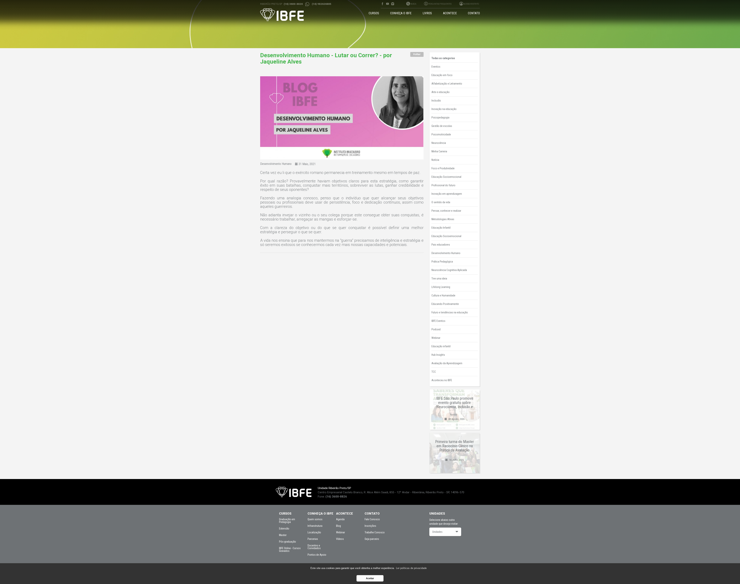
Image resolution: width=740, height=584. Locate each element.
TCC (433, 371)
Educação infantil (441, 346)
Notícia (435, 159)
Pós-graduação (287, 541)
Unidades (437, 531)
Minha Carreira (439, 151)
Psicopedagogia (440, 117)
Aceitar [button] (370, 578)
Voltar (417, 54)
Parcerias (313, 538)
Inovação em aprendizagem (446, 193)
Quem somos (315, 519)
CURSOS (374, 13)
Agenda (340, 519)
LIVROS (427, 13)
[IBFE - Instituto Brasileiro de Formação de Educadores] (285, 14)
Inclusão (436, 100)
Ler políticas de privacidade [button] (411, 568)
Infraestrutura (315, 525)
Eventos (435, 66)
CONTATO (474, 13)
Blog (338, 525)
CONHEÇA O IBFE (400, 13)
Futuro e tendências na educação (449, 312)
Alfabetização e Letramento (446, 83)
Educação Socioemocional (446, 176)
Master (283, 535)
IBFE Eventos (438, 320)
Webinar (435, 337)
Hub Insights (438, 354)
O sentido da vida (440, 202)
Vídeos (340, 538)
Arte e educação (440, 92)
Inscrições (370, 525)
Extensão (284, 528)
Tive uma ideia (439, 278)
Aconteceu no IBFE (441, 380)
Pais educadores (440, 244)
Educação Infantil (441, 227)
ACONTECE (450, 13)
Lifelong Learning (440, 287)
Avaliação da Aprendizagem (446, 363)
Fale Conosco (372, 519)
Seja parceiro (372, 538)
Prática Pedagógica (442, 261)
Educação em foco (441, 75)
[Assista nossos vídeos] (387, 3)
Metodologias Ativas (442, 219)
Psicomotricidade (441, 134)
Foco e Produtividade (443, 168)
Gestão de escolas (441, 126)
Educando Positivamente (445, 303)
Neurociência (438, 142)
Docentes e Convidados (314, 547)
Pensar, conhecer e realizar (446, 210)
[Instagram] (392, 3)
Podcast (436, 329)
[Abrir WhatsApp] (730, 574)
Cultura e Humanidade (443, 295)
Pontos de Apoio (317, 554)
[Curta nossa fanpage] (382, 3)
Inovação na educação (444, 109)
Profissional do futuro (443, 185)
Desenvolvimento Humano (276, 163)
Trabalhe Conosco (375, 532)
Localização (314, 532)
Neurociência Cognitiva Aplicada (449, 270)
